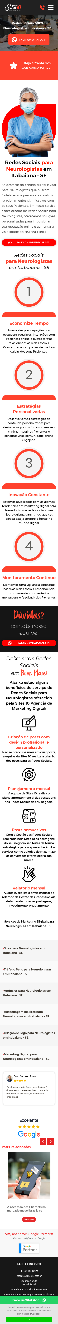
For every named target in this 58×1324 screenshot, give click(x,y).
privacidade (35, 1314)
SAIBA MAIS (29, 1219)
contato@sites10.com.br (29, 1276)
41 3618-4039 (29, 1271)
